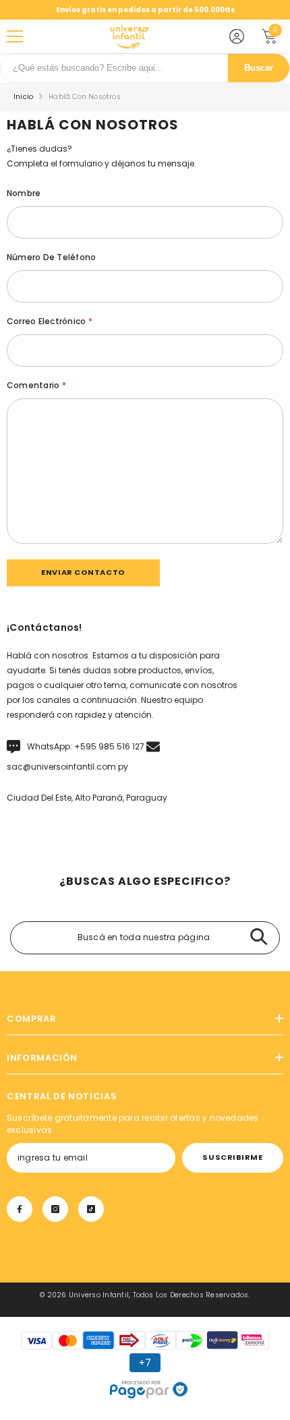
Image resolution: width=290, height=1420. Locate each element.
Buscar (258, 68)
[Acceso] (236, 36)
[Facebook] (19, 1209)
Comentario (36, 385)
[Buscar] (258, 937)
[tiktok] (91, 1209)
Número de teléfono (51, 257)
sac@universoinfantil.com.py (67, 766)
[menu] (15, 36)
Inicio (23, 97)
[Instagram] (55, 1209)
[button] (83, 572)
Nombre (23, 193)
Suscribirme (232, 1157)
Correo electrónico (49, 321)
